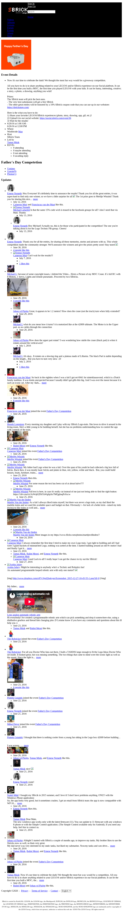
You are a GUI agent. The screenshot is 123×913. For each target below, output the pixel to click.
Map (20, 131)
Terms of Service (40, 890)
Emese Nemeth (14, 193)
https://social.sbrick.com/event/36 (55, 118)
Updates (11, 168)
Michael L (12, 274)
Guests (11, 171)
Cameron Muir (20, 204)
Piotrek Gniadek (15, 698)
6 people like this (21, 687)
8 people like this (21, 400)
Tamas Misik (13, 142)
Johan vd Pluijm (20, 311)
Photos (11, 174)
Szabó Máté (12, 795)
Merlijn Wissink (14, 459)
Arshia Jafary (13, 567)
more (35, 199)
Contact (54, 890)
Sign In (31, 3)
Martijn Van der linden (17, 502)
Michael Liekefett (21, 210)
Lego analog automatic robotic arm (23, 615)
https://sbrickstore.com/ (18, 107)
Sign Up (32, 6)
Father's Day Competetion (58, 411)
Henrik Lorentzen (15, 424)
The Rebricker (14, 639)
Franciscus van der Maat (43, 204)
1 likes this (24, 263)
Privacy (24, 890)
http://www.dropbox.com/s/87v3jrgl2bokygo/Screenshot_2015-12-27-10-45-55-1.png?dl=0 (56, 578)
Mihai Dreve (13, 724)
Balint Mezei (19, 445)
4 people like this (21, 250)
